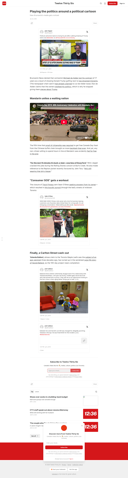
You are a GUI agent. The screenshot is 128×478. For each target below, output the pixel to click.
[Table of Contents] (2, 239)
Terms (69, 465)
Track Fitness (48, 185)
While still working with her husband (42, 413)
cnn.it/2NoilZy (70, 38)
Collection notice (77, 465)
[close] (81, 425)
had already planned (63, 84)
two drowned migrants (88, 81)
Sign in (122, 3)
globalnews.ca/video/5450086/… (61, 207)
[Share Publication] (105, 3)
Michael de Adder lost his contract (77, 78)
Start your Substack (59, 469)
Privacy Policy (78, 453)
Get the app (73, 469)
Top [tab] (32, 392)
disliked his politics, (63, 87)
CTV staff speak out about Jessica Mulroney (49, 410)
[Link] (27, 98)
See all (33, 436)
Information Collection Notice (63, 453)
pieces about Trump (48, 89)
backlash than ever (78, 148)
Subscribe (112, 3)
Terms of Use (73, 451)
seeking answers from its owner (82, 185)
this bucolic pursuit (53, 187)
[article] (64, 401)
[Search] (101, 3)
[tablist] (35, 392)
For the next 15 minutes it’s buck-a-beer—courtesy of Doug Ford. (58, 163)
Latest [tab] (37, 392)
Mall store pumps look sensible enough (42, 399)
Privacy (64, 465)
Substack (55, 474)
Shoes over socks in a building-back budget (49, 397)
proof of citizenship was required (59, 145)
